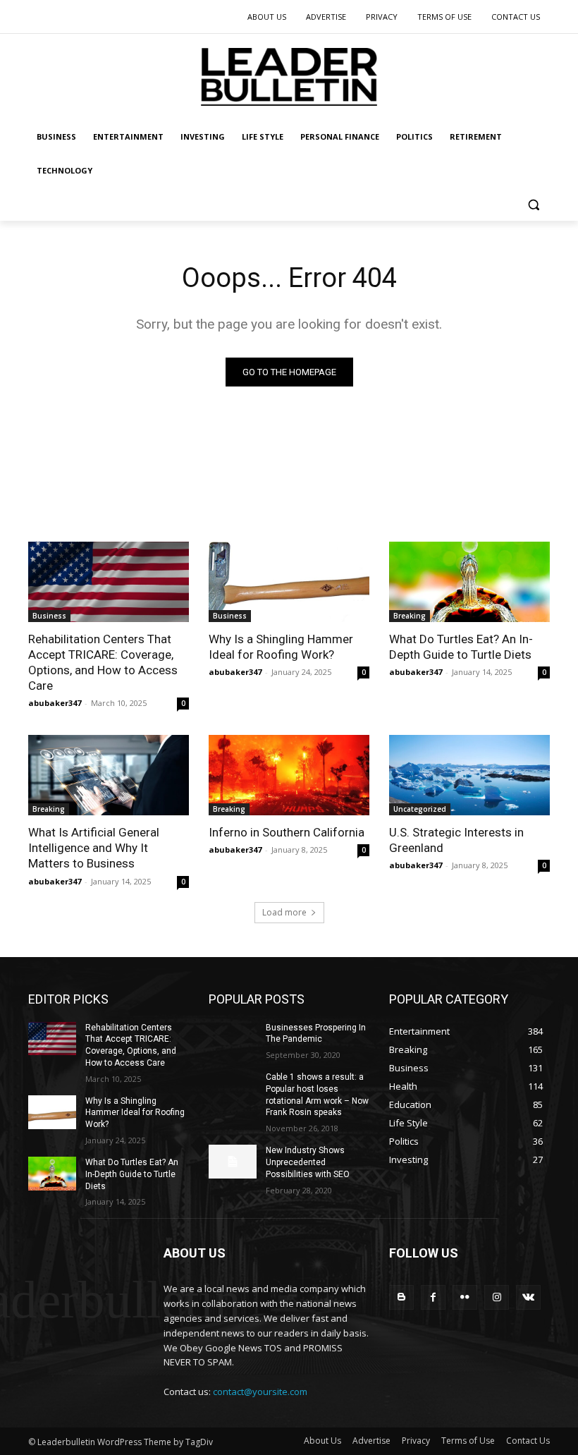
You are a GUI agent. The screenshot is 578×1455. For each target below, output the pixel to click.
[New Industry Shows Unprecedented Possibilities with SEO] (233, 1162)
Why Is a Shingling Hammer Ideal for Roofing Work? (281, 647)
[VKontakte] (528, 1297)
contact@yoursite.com (260, 1391)
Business (49, 616)
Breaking (409, 616)
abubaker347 (54, 703)
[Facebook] (433, 1297)
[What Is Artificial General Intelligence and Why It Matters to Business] (108, 775)
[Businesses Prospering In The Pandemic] (233, 1039)
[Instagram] (496, 1297)
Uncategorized (419, 809)
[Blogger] (401, 1297)
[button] (533, 204)
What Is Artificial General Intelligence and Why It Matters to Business (93, 847)
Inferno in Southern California (286, 832)
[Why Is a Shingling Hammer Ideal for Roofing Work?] (289, 582)
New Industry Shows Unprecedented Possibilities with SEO (308, 1162)
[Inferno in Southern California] (289, 775)
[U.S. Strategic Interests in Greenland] (469, 775)
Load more (284, 912)
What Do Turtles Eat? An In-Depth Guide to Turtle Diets (461, 647)
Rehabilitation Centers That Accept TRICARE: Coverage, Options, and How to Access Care (103, 662)
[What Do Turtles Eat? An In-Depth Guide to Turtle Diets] (469, 582)
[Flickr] (465, 1297)
